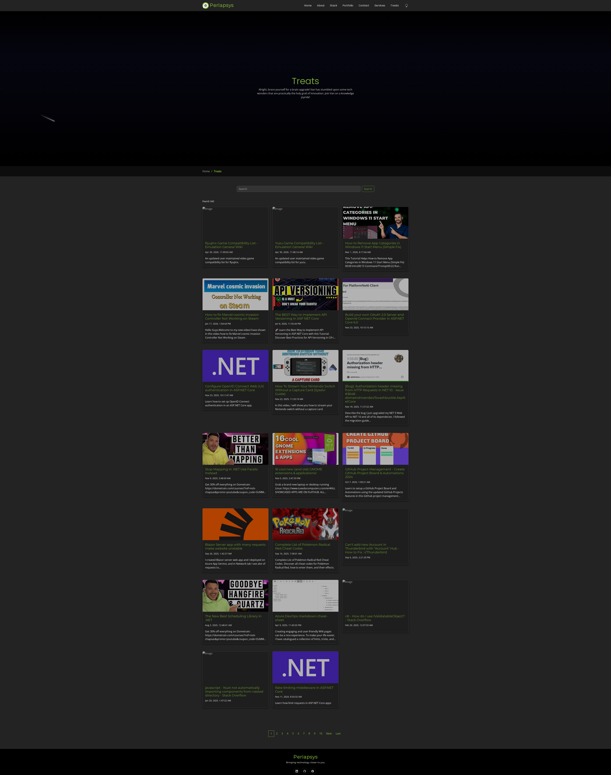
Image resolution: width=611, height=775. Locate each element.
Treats (394, 5)
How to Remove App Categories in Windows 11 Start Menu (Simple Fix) (373, 245)
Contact (364, 5)
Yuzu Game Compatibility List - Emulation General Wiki (299, 245)
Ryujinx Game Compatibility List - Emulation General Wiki (231, 245)
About (321, 5)
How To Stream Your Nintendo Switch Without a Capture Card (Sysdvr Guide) (305, 390)
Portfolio (348, 5)
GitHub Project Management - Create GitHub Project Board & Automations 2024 (375, 473)
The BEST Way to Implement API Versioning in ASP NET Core (301, 316)
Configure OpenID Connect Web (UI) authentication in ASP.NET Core (234, 388)
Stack (333, 5)
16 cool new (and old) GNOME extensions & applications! (298, 471)
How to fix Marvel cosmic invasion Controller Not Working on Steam (232, 316)
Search (368, 189)
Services (380, 5)
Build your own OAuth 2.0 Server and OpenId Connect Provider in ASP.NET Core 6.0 (374, 318)
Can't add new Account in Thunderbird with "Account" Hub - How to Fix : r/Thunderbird (372, 548)
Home (308, 5)
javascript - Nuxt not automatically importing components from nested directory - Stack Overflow (234, 691)
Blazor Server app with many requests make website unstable (235, 546)
